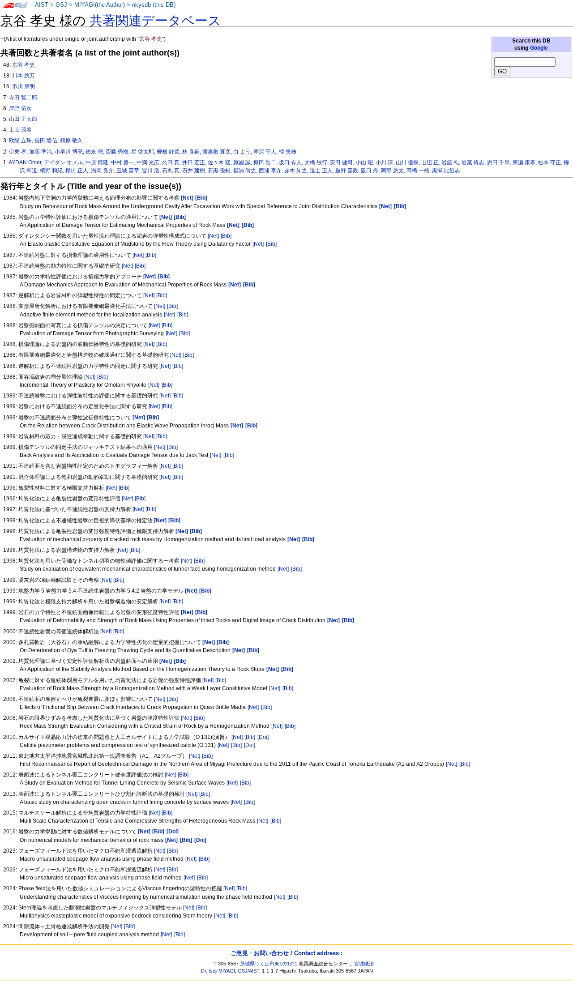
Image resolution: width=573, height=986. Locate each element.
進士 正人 (321, 170)
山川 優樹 (407, 162)
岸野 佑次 (20, 108)
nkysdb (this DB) (153, 5)
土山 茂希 (20, 130)
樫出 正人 (76, 170)
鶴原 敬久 (71, 140)
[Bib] (226, 236)
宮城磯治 (364, 963)
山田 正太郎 (23, 119)
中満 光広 (148, 162)
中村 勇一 (122, 162)
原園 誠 (242, 162)
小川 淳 (384, 162)
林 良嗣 (191, 152)
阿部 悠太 (392, 170)
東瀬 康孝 (524, 162)
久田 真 (171, 162)
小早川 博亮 (69, 152)
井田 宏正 (193, 162)
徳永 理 (94, 152)
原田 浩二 (264, 162)
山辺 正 (430, 162)
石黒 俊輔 (219, 170)
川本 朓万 (23, 76)
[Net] (213, 236)
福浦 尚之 (244, 170)
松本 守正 (549, 162)
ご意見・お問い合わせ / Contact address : (286, 953)
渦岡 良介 (102, 170)
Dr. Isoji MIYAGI (218, 970)
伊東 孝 (17, 152)
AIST (41, 5)
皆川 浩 (150, 170)
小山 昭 (364, 162)
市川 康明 (23, 86)
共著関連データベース (155, 20)
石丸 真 (171, 170)
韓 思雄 (287, 152)
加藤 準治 (40, 152)
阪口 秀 (369, 170)
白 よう (242, 152)
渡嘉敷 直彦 (216, 152)
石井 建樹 (193, 170)
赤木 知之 (295, 170)
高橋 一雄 (417, 170)
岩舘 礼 (450, 162)
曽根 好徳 (168, 152)
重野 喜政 (346, 170)
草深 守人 (264, 152)
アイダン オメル (63, 162)
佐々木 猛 (219, 162)
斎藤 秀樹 (117, 152)
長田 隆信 (45, 140)
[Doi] (263, 737)
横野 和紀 (51, 170)
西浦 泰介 (270, 170)
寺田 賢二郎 (23, 97)
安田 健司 (341, 162)
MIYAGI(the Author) (99, 5)
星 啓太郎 (142, 152)
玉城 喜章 (127, 170)
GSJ (61, 5)
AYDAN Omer (25, 162)
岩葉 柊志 (473, 162)
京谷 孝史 (23, 65)
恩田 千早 (498, 162)
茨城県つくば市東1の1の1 (268, 963)
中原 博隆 (97, 162)
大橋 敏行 (315, 162)
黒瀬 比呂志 (446, 170)
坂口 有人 (290, 162)
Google (539, 48)
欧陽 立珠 (20, 140)
